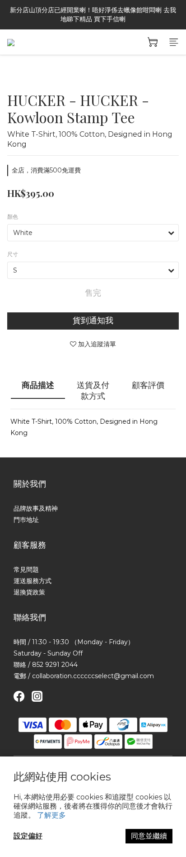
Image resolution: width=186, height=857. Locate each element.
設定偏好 (28, 836)
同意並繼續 (149, 836)
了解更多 (51, 815)
